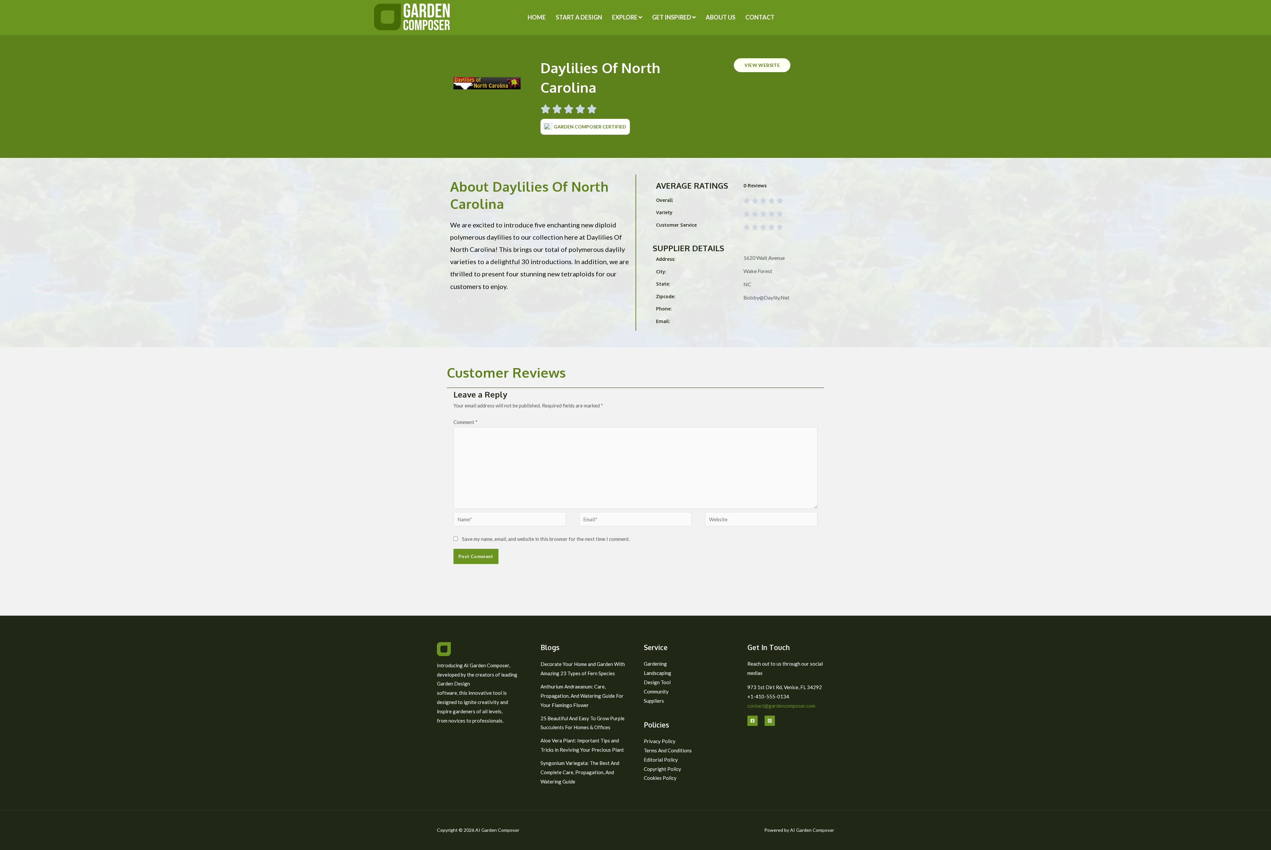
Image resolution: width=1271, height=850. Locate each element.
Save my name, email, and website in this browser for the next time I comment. (546, 539)
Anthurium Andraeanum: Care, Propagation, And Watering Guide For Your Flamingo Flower (582, 696)
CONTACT (760, 17)
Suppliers (654, 701)
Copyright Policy (662, 769)
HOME (537, 17)
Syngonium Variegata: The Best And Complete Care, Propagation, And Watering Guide (580, 772)
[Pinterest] (770, 721)
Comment (465, 422)
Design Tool (657, 682)
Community (656, 691)
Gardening (655, 664)
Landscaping (657, 673)
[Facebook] (752, 721)
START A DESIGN (579, 17)
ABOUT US (720, 17)
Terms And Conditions (668, 750)
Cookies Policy (660, 778)
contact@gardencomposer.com (781, 706)
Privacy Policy (660, 741)
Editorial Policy (661, 760)
